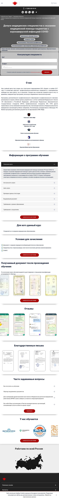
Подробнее (29, 411)
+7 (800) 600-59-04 (30, 8)
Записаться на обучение (29, 217)
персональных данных (36, 72)
